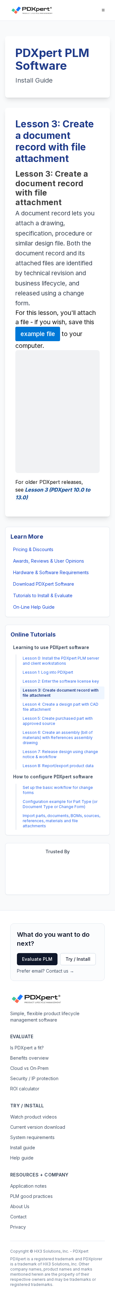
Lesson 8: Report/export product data (58, 765)
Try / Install (77, 959)
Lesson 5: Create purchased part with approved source (58, 721)
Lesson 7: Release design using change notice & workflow (60, 754)
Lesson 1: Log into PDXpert (48, 672)
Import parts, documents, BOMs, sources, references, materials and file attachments (61, 820)
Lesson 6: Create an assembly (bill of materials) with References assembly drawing (58, 737)
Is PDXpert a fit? (27, 1047)
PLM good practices (31, 1196)
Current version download (37, 1127)
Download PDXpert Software (43, 584)
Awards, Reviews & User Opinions (48, 561)
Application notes (28, 1186)
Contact (18, 1216)
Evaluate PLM (37, 959)
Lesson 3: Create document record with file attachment (60, 693)
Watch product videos (33, 1116)
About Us (19, 1206)
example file (37, 334)
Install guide (22, 1147)
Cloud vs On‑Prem (29, 1068)
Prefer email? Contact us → (45, 971)
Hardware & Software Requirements (51, 572)
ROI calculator (24, 1088)
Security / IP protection (34, 1078)
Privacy (18, 1227)
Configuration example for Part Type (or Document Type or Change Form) (60, 804)
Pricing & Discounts (33, 549)
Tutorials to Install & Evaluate (43, 595)
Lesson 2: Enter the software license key (61, 681)
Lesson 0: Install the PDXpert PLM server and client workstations (61, 661)
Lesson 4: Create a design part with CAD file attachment (60, 707)
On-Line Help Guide (34, 607)
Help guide (22, 1157)
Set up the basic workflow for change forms (58, 790)
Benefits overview (29, 1058)
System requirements (32, 1137)
